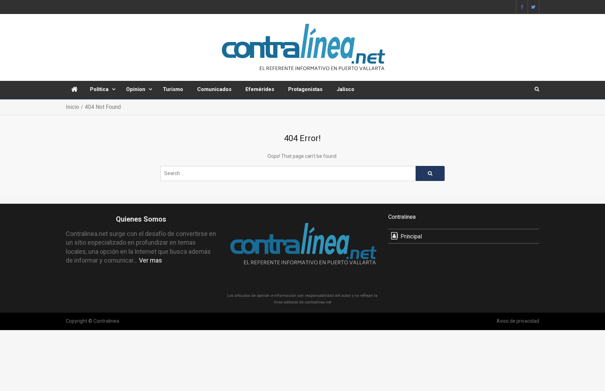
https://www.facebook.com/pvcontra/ (522, 7)
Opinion (135, 89)
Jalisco (345, 89)
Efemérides (259, 89)
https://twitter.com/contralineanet (533, 7)
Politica (99, 89)
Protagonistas (305, 89)
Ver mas (150, 260)
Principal (411, 236)
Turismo (173, 89)
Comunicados (214, 89)
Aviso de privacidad (517, 321)
